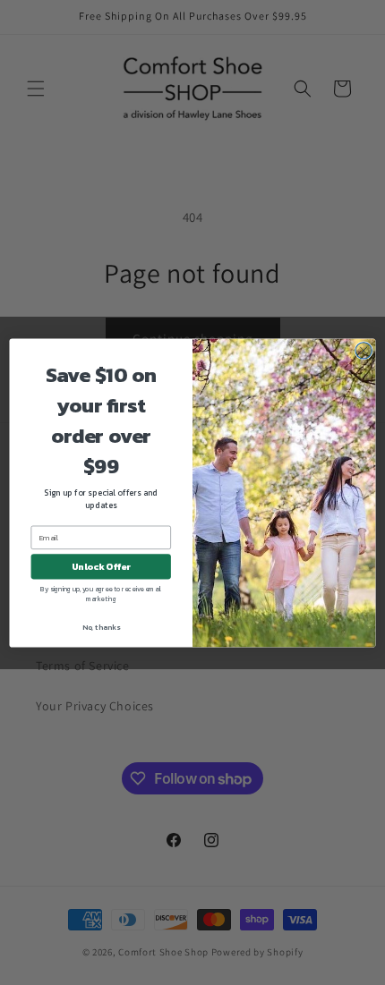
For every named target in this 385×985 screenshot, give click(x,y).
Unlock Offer (101, 566)
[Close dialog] (363, 350)
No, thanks (101, 627)
